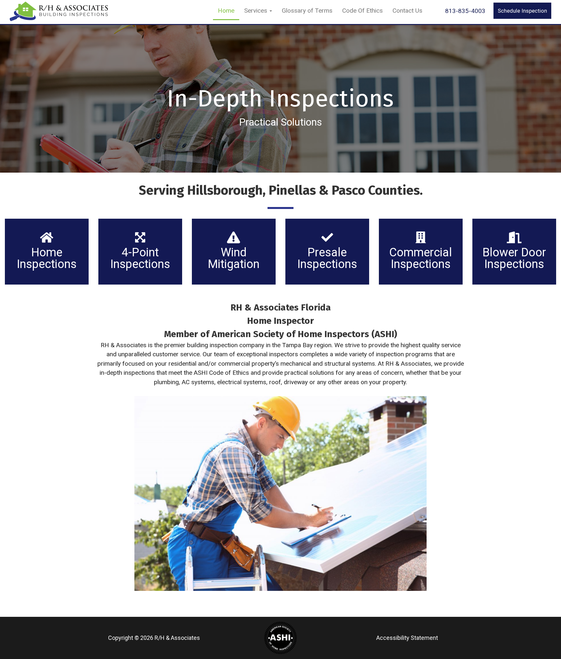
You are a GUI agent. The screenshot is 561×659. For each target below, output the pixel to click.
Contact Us (407, 10)
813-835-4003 (465, 11)
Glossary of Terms (307, 10)
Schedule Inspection (522, 10)
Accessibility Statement (407, 637)
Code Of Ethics (362, 10)
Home (226, 10)
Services (256, 10)
